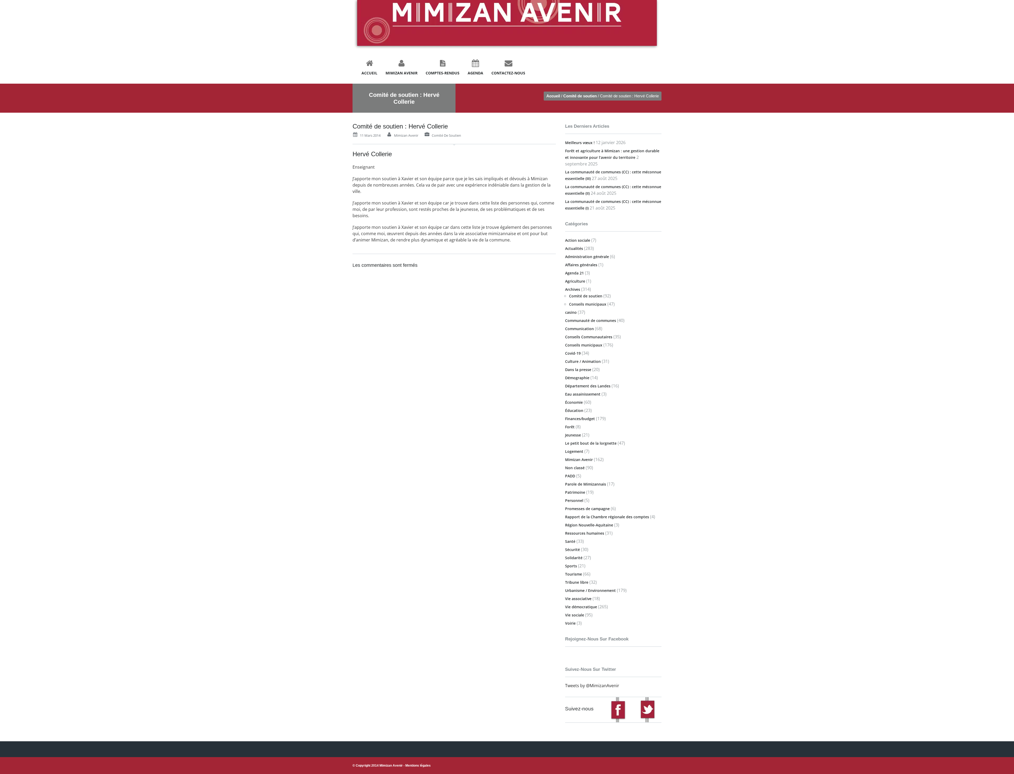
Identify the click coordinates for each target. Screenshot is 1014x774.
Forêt (570, 426)
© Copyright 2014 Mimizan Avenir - (392, 765)
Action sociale (577, 240)
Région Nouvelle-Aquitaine (589, 525)
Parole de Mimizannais (585, 484)
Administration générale (587, 256)
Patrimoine (575, 492)
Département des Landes (588, 385)
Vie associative (578, 598)
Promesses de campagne (587, 508)
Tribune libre (576, 582)
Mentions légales (418, 765)
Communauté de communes (590, 320)
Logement (574, 451)
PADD (570, 475)
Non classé (575, 467)
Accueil (553, 96)
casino (571, 312)
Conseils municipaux (587, 304)
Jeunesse (573, 435)
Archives (572, 289)
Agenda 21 (574, 273)
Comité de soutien (580, 96)
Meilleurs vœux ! (580, 142)
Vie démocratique (581, 606)
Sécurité (572, 549)
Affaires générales (581, 264)
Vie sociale (574, 615)
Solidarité (574, 557)
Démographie (577, 377)
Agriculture (575, 281)
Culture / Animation (583, 361)
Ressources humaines (584, 533)
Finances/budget (580, 418)
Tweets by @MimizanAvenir (592, 685)
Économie (574, 402)
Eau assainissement (582, 394)
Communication (579, 328)
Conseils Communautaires (588, 336)
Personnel (574, 500)
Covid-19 (573, 353)
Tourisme (573, 574)
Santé (570, 541)
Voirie (570, 623)
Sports (571, 565)
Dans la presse (578, 369)
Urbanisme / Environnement (590, 590)
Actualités (574, 248)
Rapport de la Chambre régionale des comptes (607, 516)
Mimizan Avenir (406, 135)
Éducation (574, 410)
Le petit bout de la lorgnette (591, 443)
